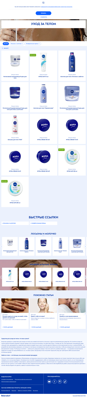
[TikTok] (65, 382)
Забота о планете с (24, 390)
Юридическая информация (8, 381)
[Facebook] (54, 382)
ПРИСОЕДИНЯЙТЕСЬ (53, 376)
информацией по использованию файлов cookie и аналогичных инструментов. (56, 6)
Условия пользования (7, 379)
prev (2, 246)
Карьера (14, 390)
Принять (43, 13)
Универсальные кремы (38, 223)
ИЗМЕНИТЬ (44, 17)
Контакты (35, 390)
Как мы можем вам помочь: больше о (16, 388)
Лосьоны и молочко (9, 223)
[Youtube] (49, 382)
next (85, 246)
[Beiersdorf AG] (5, 396)
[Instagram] (60, 382)
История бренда (5, 390)
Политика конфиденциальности (23, 379)
